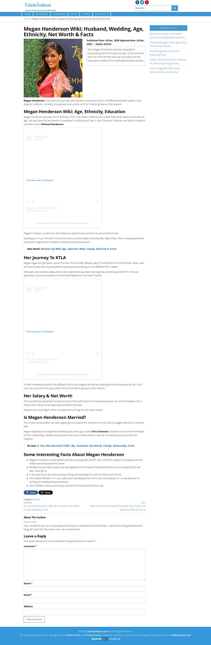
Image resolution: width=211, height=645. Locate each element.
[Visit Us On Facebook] (137, 2)
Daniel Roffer (103, 44)
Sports (86, 14)
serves (54, 478)
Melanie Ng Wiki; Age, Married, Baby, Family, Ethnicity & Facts (79, 249)
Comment (30, 546)
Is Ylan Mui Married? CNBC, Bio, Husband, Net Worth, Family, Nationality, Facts (86, 445)
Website (28, 606)
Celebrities (59, 14)
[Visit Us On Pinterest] (146, 2)
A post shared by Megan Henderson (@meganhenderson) (62, 223)
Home (27, 14)
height (40, 238)
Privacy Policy (93, 635)
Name (28, 583)
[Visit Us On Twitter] (142, 2)
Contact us (101, 14)
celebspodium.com (97, 631)
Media (73, 14)
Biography (42, 14)
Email (28, 594)
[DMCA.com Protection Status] (99, 638)
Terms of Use (73, 635)
